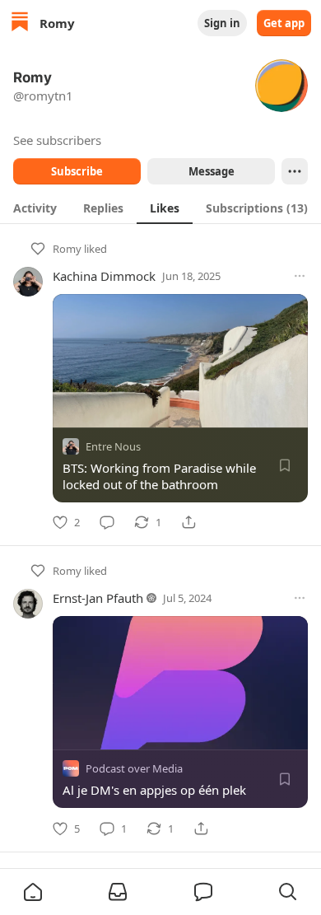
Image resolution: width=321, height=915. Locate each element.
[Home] (20, 23)
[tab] (35, 207)
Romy (67, 248)
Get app (284, 23)
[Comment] (107, 522)
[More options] (299, 276)
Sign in (222, 23)
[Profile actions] (294, 171)
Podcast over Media (134, 769)
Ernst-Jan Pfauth (98, 598)
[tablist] (160, 207)
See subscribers (57, 140)
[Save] (285, 465)
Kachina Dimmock (104, 276)
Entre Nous (113, 446)
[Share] (188, 522)
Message (211, 171)
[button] (33, 892)
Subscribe (77, 171)
